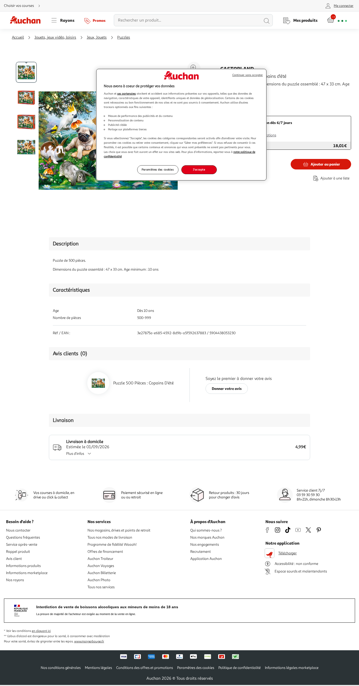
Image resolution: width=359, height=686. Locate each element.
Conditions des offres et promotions (144, 668)
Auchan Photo (99, 580)
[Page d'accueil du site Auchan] (27, 20)
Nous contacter (18, 530)
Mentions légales (98, 668)
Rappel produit (18, 551)
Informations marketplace (27, 573)
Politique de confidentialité (239, 668)
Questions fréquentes (23, 537)
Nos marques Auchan (207, 537)
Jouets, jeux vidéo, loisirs (55, 37)
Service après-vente (21, 544)
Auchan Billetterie (102, 573)
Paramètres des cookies (158, 169)
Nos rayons (15, 580)
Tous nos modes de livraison (110, 537)
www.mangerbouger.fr (89, 641)
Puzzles (123, 37)
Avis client (14, 558)
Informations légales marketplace (292, 668)
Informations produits (23, 566)
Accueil (18, 37)
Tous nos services (101, 587)
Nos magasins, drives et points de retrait (119, 530)
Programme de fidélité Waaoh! (112, 544)
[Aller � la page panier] (337, 20)
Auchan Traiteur (100, 558)
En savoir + (230, 97)
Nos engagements (204, 544)
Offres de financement (105, 551)
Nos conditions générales (61, 668)
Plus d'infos (75, 453)
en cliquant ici (41, 631)
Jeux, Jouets (97, 37)
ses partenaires (126, 93)
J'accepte (199, 169)
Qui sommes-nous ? (206, 530)
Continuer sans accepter (247, 75)
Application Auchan (206, 558)
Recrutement (200, 551)
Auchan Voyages (101, 566)
